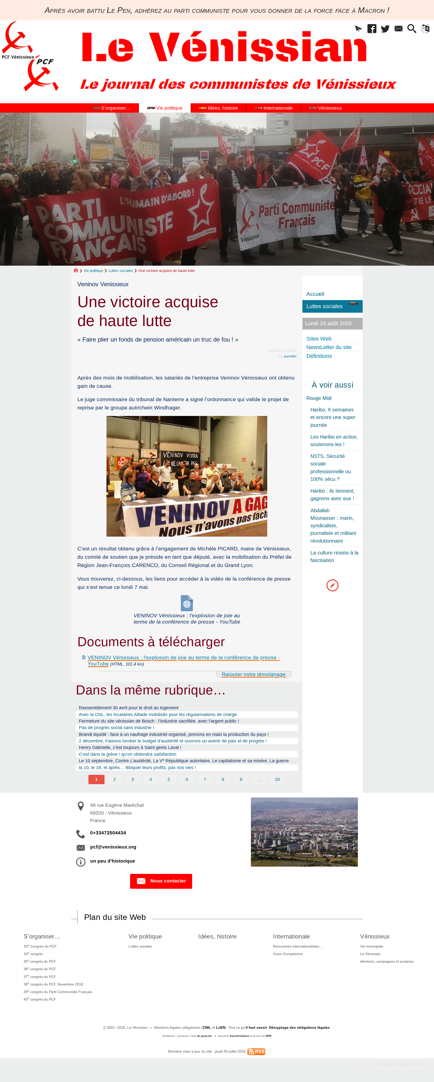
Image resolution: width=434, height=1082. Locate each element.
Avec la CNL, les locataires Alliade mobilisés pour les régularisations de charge (158, 714)
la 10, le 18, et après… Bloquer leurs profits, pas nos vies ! (137, 767)
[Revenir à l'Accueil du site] (78, 271)
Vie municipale (371, 946)
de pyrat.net (204, 1035)
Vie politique (93, 270)
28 (277, 779)
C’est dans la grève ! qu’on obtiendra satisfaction (127, 754)
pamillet (290, 356)
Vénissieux (375, 936)
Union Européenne (288, 954)
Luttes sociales (120, 270)
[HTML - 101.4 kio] (187, 603)
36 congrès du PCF (40, 968)
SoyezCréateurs (239, 1035)
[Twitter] (385, 29)
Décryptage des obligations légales (299, 1027)
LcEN (220, 1027)
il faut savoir (256, 1027)
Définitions (319, 356)
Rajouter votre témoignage (254, 674)
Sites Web (319, 339)
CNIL (207, 1027)
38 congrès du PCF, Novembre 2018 (53, 983)
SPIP (268, 1035)
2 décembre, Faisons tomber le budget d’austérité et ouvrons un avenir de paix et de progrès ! (173, 740)
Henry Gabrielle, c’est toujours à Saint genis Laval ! (130, 747)
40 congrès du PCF (40, 999)
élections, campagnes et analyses (387, 961)
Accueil (315, 294)
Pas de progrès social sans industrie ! (116, 727)
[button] (358, 29)
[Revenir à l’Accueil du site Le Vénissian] (18, 40)
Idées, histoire (217, 936)
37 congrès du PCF (40, 976)
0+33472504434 (108, 832)
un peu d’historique (112, 861)
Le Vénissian (370, 954)
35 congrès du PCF (40, 961)
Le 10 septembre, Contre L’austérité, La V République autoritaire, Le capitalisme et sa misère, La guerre (184, 761)
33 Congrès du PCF (40, 946)
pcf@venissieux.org (113, 847)
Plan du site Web (115, 917)
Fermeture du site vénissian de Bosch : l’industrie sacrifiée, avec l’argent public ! (159, 721)
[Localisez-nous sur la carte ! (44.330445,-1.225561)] (333, 585)
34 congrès (33, 953)
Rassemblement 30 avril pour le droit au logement (129, 707)
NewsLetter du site (329, 347)
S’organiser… (42, 936)
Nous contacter (168, 880)
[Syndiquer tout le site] (256, 1051)
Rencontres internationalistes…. (298, 946)
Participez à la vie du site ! (400, 1064)
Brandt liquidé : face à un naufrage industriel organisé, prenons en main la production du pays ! (174, 734)
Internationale (291, 936)
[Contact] (398, 29)
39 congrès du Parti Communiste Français (58, 991)
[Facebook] (372, 29)
